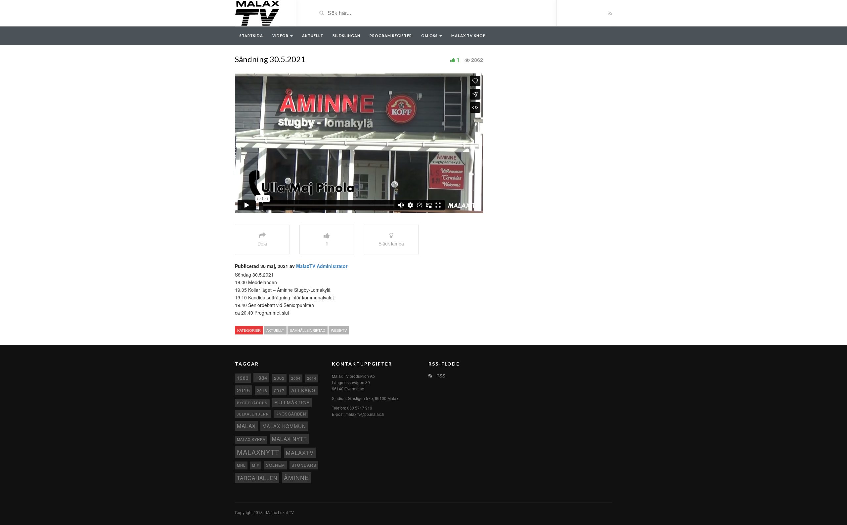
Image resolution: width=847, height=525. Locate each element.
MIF (255, 465)
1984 (261, 377)
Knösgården (291, 413)
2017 (279, 390)
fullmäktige (292, 402)
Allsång (303, 390)
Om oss (430, 35)
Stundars (303, 465)
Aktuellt (312, 35)
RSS (440, 375)
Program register (391, 35)
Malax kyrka (251, 439)
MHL (241, 465)
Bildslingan (346, 35)
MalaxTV (300, 453)
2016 (262, 390)
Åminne (296, 477)
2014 (311, 378)
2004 (295, 378)
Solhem (275, 465)
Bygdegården (252, 402)
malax (246, 425)
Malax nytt (289, 438)
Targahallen (257, 477)
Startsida (251, 35)
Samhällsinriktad (307, 330)
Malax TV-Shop (468, 35)
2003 (279, 378)
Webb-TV (339, 330)
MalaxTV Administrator (321, 266)
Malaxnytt (258, 452)
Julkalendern (253, 414)
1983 (243, 377)
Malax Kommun (284, 425)
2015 (243, 390)
